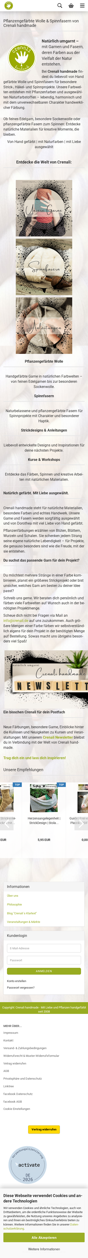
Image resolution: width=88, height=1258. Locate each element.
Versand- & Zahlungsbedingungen (24, 1048)
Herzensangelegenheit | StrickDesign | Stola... (44, 821)
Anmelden (44, 971)
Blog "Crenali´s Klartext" (22, 913)
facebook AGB (12, 1101)
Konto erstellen (16, 981)
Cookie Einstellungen (16, 1109)
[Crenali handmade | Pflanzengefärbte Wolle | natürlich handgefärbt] (7, 5)
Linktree (8, 1086)
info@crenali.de (15, 620)
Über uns (12, 895)
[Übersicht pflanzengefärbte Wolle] (44, 208)
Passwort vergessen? (21, 987)
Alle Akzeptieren (44, 1237)
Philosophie (14, 904)
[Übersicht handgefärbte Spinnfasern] (44, 267)
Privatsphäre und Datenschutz (22, 1078)
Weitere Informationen (44, 1249)
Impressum (10, 1032)
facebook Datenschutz (17, 1094)
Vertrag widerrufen (44, 1129)
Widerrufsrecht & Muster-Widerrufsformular (31, 1055)
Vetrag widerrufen (14, 1063)
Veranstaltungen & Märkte (23, 922)
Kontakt (8, 1040)
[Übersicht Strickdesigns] (44, 325)
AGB (6, 1071)
